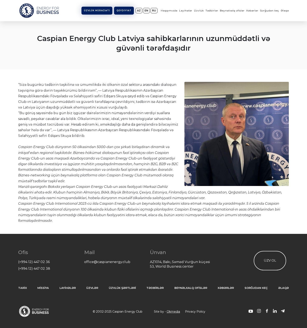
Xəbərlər (252, 10)
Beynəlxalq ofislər (232, 10)
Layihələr (185, 10)
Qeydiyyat (124, 10)
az (139, 10)
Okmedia (173, 311)
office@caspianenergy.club (107, 262)
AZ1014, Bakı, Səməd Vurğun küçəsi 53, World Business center (180, 264)
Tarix (22, 288)
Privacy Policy (195, 311)
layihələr (68, 288)
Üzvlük (199, 10)
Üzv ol (270, 260)
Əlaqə (285, 10)
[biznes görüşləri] (251, 311)
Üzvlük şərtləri (122, 288)
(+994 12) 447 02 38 (34, 269)
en (146, 10)
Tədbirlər (212, 10)
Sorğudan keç (269, 10)
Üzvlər (92, 288)
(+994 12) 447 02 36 (34, 262)
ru (154, 10)
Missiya (43, 288)
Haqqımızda (169, 10)
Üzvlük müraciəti (97, 10)
